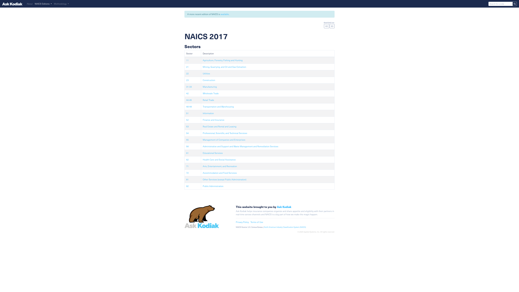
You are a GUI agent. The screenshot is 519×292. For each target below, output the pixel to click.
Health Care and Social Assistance (219, 159)
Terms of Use (256, 222)
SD (332, 26)
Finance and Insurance (213, 119)
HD (326, 26)
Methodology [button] (60, 3)
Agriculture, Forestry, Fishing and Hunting (223, 60)
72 (187, 172)
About (30, 3)
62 (187, 159)
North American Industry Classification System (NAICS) (285, 227)
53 (187, 126)
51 (187, 113)
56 (187, 146)
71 (187, 166)
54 (187, 133)
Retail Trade (208, 100)
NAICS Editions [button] (42, 3)
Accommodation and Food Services (220, 172)
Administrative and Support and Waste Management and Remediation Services (240, 146)
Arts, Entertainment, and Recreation (220, 166)
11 (187, 60)
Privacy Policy (242, 222)
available (225, 14)
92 (187, 186)
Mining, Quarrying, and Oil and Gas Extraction (224, 66)
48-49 (189, 106)
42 (187, 93)
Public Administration (213, 186)
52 (187, 119)
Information (208, 113)
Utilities (206, 73)
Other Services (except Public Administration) (224, 179)
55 (187, 139)
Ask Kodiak (284, 207)
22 (187, 73)
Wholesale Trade (211, 93)
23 (187, 80)
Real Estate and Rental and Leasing (219, 126)
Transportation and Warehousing (218, 106)
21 (187, 66)
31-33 (189, 86)
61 (187, 153)
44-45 (189, 100)
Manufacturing (210, 86)
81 (187, 179)
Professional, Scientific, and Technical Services (225, 133)
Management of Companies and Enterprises (224, 139)
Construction (209, 80)
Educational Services (213, 153)
